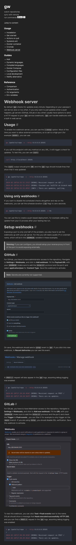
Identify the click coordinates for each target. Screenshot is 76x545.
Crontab (10, 47)
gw (7, 6)
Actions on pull (13, 38)
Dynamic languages (15, 62)
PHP (8, 59)
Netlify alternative (14, 77)
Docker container (14, 44)
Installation (11, 33)
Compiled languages (15, 65)
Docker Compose (14, 68)
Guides (8, 55)
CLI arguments (13, 92)
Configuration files (14, 71)
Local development (15, 74)
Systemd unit (12, 41)
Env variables (12, 95)
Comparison (12, 86)
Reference (9, 82)
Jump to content (11, 23)
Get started (11, 35)
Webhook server (13, 50)
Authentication (13, 89)
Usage (7, 28)
